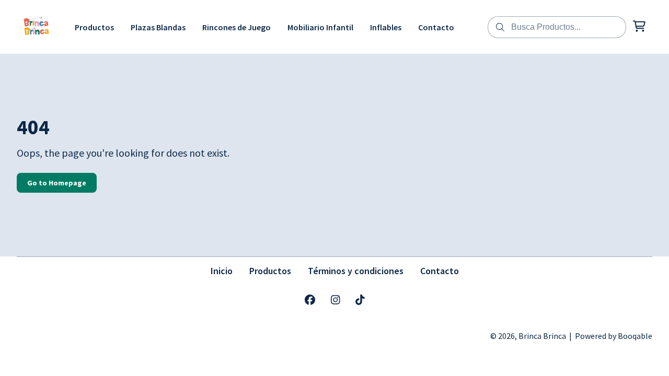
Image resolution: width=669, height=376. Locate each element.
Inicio (222, 271)
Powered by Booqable (613, 336)
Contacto (439, 271)
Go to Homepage (56, 182)
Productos (270, 271)
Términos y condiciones (355, 271)
